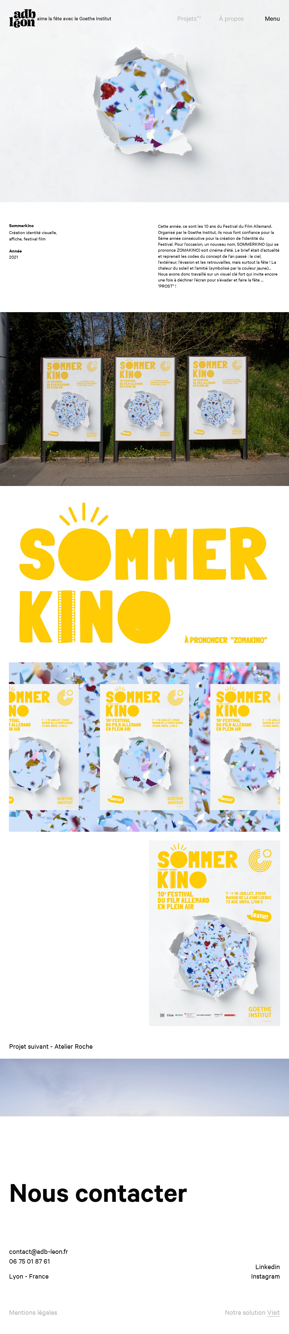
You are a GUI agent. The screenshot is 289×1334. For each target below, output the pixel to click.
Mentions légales (33, 1312)
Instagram (265, 1276)
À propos (231, 18)
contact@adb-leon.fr (38, 1251)
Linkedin (267, 1267)
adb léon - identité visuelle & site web (22, 18)
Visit (273, 1312)
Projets (189, 18)
